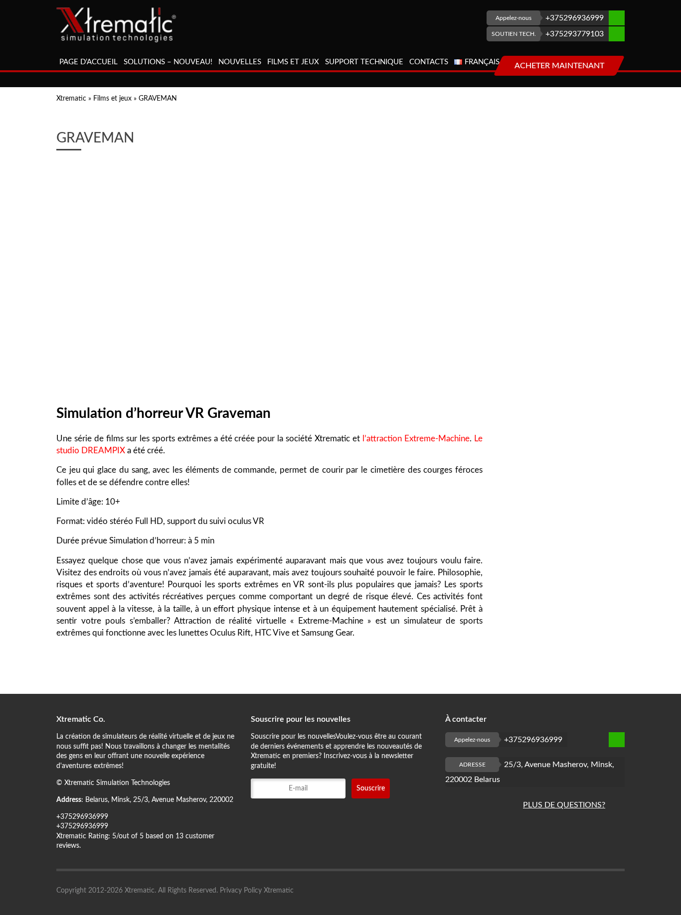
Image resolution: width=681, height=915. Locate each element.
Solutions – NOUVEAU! (168, 62)
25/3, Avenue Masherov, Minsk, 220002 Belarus (529, 772)
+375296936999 (550, 18)
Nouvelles (239, 62)
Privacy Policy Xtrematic (257, 890)
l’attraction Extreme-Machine (416, 438)
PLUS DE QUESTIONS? (564, 805)
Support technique (364, 62)
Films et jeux (293, 62)
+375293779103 (548, 34)
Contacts (428, 62)
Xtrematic (71, 98)
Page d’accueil (88, 62)
